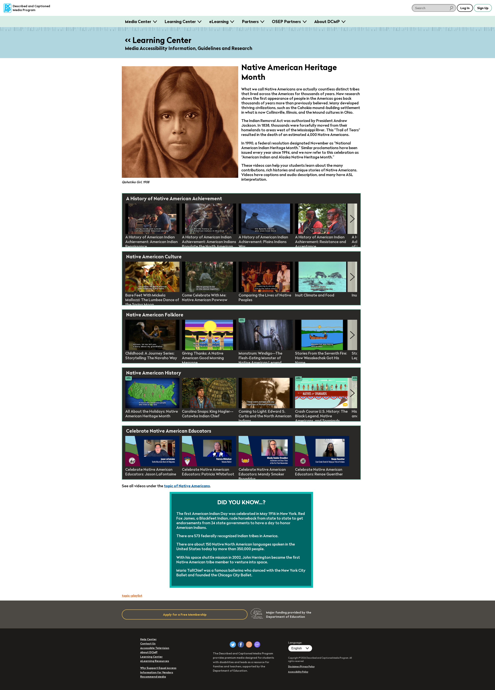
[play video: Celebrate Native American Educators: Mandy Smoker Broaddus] (266, 465)
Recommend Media (153, 676)
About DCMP (327, 21)
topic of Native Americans (187, 486)
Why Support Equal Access (158, 668)
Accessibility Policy (298, 671)
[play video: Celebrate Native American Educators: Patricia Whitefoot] (209, 465)
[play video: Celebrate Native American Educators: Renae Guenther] (322, 465)
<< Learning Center (158, 40)
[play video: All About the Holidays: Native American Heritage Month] (152, 407)
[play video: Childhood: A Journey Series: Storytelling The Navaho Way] (152, 349)
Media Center (138, 21)
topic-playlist (132, 595)
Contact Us (147, 643)
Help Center (148, 639)
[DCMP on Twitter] (233, 644)
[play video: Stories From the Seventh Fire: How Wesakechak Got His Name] (322, 349)
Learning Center (180, 21)
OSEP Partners (286, 21)
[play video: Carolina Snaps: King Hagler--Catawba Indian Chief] (209, 407)
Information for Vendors (156, 672)
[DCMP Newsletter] (257, 644)
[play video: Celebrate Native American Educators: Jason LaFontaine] (152, 465)
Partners (250, 21)
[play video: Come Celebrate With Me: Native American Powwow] (209, 291)
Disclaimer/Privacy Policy (301, 666)
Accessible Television (154, 648)
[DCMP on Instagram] (249, 644)
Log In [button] (464, 8)
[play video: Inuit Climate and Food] (322, 291)
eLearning (219, 21)
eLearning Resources (154, 661)
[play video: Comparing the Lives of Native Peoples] (266, 291)
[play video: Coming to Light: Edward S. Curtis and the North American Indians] (266, 407)
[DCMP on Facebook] (241, 644)
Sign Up (482, 8)
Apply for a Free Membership (185, 614)
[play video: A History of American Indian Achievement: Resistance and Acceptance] (322, 233)
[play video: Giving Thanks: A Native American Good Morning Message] (209, 349)
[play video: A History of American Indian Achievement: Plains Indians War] (266, 233)
